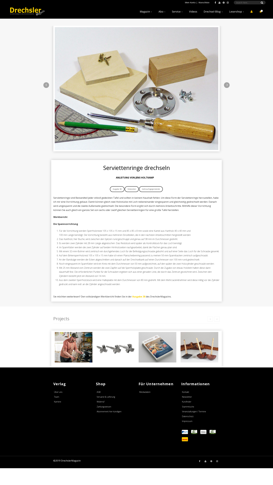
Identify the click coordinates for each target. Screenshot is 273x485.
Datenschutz (188, 416)
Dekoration (132, 189)
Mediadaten (144, 392)
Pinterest (223, 2)
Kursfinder (186, 401)
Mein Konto (190, 2)
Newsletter (187, 396)
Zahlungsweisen (104, 406)
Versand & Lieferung (106, 396)
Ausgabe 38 (117, 189)
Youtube (219, 2)
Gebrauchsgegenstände (151, 189)
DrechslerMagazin (71, 460)
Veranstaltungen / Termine (194, 411)
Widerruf (100, 401)
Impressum (187, 421)
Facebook (215, 2)
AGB (99, 392)
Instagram (227, 2)
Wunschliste (203, 2)
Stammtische (188, 406)
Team (56, 396)
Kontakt (185, 392)
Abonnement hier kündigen (109, 411)
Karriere (57, 401)
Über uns (58, 392)
